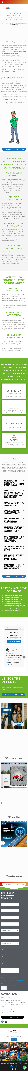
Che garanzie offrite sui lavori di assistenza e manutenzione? (13, 557)
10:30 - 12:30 (4, 954)
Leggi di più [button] (9, 664)
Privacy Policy (20, 980)
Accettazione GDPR (6, 975)
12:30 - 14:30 (4, 958)
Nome (3, 901)
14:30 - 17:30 (4, 961)
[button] (22, 7)
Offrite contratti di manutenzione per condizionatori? (12, 512)
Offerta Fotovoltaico (14, 876)
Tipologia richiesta (5, 941)
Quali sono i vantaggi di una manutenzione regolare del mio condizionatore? (13, 529)
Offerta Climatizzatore (14, 758)
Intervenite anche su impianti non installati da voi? (14, 548)
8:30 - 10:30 (3, 951)
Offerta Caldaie (14, 817)
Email (2, 914)
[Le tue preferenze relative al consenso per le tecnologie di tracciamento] (1, 803)
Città (2, 934)
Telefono (3, 921)
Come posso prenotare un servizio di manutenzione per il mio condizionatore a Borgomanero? (13, 494)
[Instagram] (6, 1021)
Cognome (3, 908)
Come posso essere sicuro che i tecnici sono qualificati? (12, 566)
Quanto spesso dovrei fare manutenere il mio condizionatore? (14, 503)
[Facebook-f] (2, 1021)
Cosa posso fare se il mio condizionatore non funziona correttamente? (13, 539)
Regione (3, 927)
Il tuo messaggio (5, 967)
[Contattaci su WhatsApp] (25, 1068)
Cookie (16, 1066)
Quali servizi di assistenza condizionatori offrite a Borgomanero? (14, 483)
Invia (4, 988)
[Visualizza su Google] (7, 649)
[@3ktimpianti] (9, 1031)
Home (2, 23)
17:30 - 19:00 (4, 965)
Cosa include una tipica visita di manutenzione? (11, 520)
